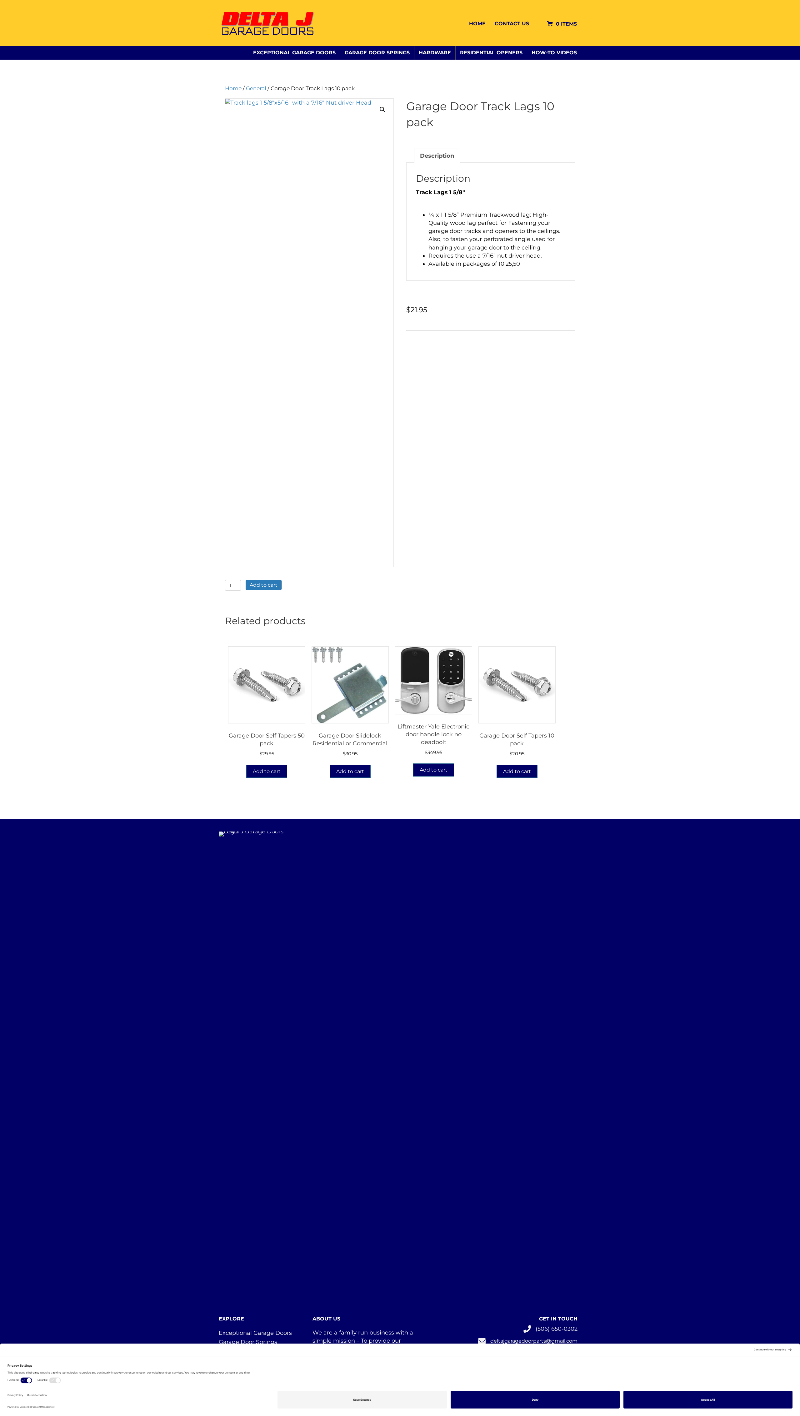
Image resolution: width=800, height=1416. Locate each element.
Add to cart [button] (267, 771)
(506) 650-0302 (557, 1328)
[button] (382, 109)
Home (477, 24)
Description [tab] (437, 155)
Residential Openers (491, 53)
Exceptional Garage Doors (294, 53)
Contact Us (512, 24)
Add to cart (264, 585)
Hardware (435, 53)
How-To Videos (554, 53)
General (256, 88)
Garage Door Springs (377, 53)
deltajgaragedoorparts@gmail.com (534, 1341)
